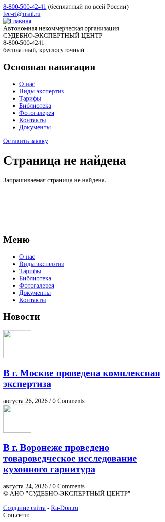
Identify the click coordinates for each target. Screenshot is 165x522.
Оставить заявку (25, 140)
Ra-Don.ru (64, 507)
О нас (27, 84)
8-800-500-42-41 (24, 6)
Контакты (32, 120)
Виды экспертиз (41, 91)
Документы (35, 127)
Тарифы (30, 98)
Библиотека (35, 105)
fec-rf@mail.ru (21, 13)
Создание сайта (24, 507)
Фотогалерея (36, 112)
